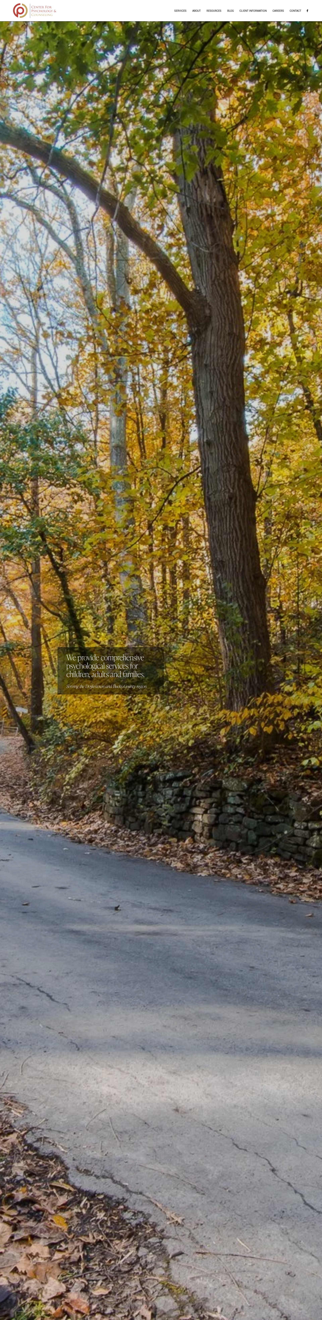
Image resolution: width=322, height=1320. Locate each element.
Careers (278, 10)
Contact (295, 10)
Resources (213, 10)
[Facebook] (307, 10)
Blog (230, 10)
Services (180, 10)
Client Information (253, 10)
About (196, 10)
